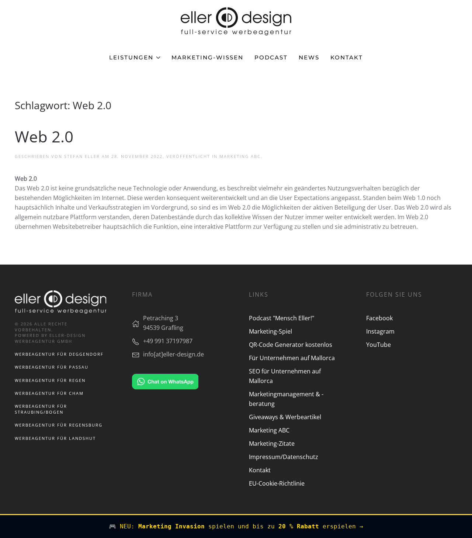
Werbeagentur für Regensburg (59, 425)
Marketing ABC (240, 156)
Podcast (271, 57)
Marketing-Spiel (270, 331)
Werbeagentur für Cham (49, 393)
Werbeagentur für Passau (51, 367)
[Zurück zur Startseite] (236, 21)
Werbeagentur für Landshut (55, 438)
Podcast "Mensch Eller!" (281, 318)
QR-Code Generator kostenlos (290, 345)
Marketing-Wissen (207, 57)
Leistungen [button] (131, 57)
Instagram (380, 331)
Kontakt (346, 57)
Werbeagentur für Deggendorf (59, 354)
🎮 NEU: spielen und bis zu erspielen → (236, 526)
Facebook (379, 318)
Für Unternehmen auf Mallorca (292, 358)
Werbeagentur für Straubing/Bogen (41, 408)
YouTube (378, 345)
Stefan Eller (82, 156)
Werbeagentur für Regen (50, 380)
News (309, 57)
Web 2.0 (44, 136)
